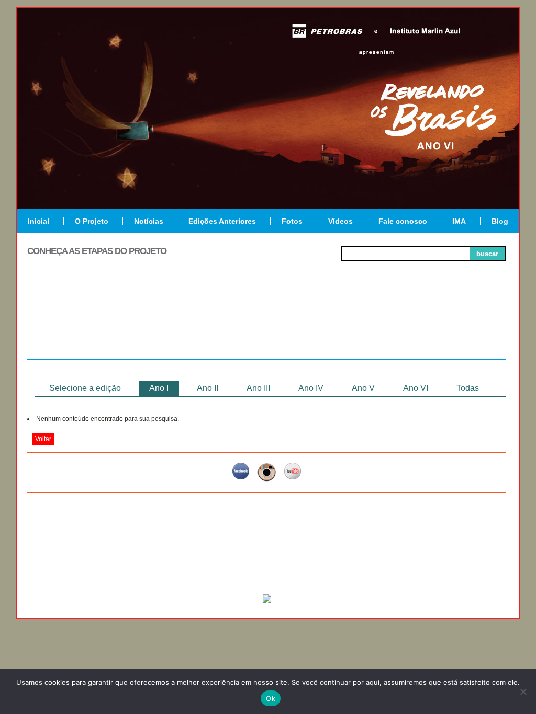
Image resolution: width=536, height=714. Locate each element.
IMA (459, 221)
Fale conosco (402, 221)
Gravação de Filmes (362, 325)
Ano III (258, 388)
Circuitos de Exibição (458, 325)
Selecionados (171, 321)
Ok (270, 698)
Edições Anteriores (222, 221)
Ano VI (415, 388)
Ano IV (310, 388)
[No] (523, 691)
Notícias (148, 221)
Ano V (363, 388)
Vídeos (340, 221)
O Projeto (91, 221)
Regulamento (75, 321)
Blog (500, 221)
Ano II (207, 388)
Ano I (159, 388)
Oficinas (267, 321)
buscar (487, 254)
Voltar (43, 439)
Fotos (292, 221)
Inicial (38, 221)
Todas (467, 388)
